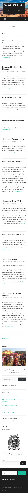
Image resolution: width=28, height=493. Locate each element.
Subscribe (22, 379)
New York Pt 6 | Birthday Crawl (9, 405)
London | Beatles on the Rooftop (9, 396)
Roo (3, 33)
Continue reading (6, 57)
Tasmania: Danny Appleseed (13, 120)
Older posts (5, 338)
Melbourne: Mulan (9, 259)
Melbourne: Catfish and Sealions (11, 294)
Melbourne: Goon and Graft (13, 234)
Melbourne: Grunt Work (11, 201)
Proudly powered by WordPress (11, 487)
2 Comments (22, 261)
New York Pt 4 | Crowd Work (9, 412)
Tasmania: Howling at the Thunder (12, 68)
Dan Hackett (15, 35)
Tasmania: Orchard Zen (11, 97)
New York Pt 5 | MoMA (7, 409)
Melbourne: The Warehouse (13, 139)
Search (3, 460)
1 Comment (21, 99)
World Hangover (14, 5)
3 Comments (23, 163)
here (20, 454)
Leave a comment (21, 71)
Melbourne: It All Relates (12, 161)
